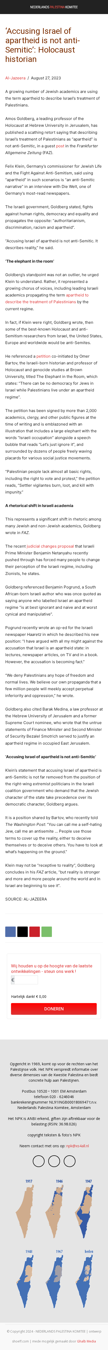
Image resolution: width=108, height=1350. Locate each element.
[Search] (100, 7)
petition (43, 356)
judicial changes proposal (50, 546)
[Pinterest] (34, 932)
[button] (9, 7)
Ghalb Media (86, 1341)
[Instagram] (54, 1161)
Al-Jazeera (15, 77)
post (60, 145)
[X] (22, 932)
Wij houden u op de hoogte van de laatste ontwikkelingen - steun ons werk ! (51, 968)
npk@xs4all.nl (77, 1145)
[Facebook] (10, 932)
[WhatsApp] (46, 932)
